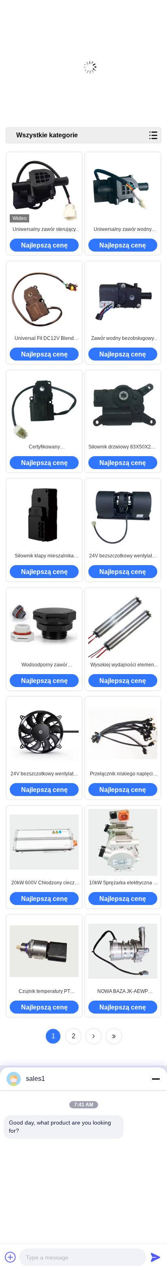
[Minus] (156, 1079)
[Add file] (10, 1257)
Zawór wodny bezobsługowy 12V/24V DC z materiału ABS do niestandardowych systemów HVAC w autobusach (122, 338)
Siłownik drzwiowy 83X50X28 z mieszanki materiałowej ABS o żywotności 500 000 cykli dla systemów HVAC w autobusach (122, 447)
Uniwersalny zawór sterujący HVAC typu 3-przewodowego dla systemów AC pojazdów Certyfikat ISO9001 (44, 229)
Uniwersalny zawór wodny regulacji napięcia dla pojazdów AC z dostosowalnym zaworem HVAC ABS (122, 229)
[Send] (155, 1257)
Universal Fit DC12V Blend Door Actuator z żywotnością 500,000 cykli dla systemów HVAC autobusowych (44, 338)
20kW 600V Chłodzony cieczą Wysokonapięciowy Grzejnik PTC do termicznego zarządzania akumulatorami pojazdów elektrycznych (44, 883)
